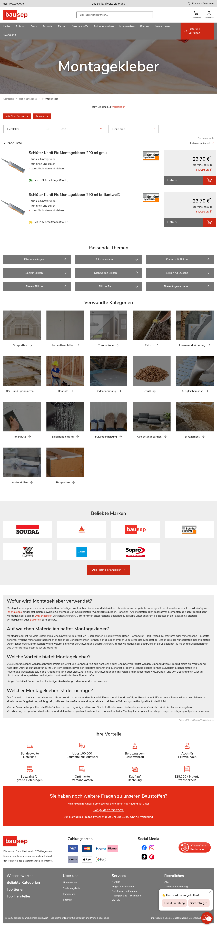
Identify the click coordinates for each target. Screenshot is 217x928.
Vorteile (116, 900)
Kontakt (116, 882)
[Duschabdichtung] (49, 422)
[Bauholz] (49, 376)
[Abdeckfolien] (5, 468)
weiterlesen (118, 107)
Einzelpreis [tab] (118, 129)
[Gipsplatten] (5, 331)
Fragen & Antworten (203, 3)
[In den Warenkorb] (209, 180)
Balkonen (35, 620)
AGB (166, 882)
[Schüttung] (135, 376)
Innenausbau (14, 612)
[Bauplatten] (49, 468)
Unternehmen (70, 882)
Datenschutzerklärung (176, 886)
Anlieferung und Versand (125, 891)
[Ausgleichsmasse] (178, 376)
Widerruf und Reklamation (198, 847)
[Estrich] (135, 331)
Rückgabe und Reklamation (126, 895)
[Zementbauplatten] (49, 331)
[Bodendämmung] (92, 376)
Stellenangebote (71, 888)
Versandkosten (207, 720)
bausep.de (103, 918)
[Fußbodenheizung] (92, 422)
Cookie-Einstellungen (175, 918)
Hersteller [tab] (13, 129)
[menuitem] (6, 27)
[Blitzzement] (178, 422)
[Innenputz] (5, 422)
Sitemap (67, 899)
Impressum (69, 894)
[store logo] (20, 15)
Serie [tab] (63, 129)
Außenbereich (43, 616)
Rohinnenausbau (28, 98)
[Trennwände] (92, 331)
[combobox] (114, 15)
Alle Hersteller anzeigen (107, 570)
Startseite (8, 98)
